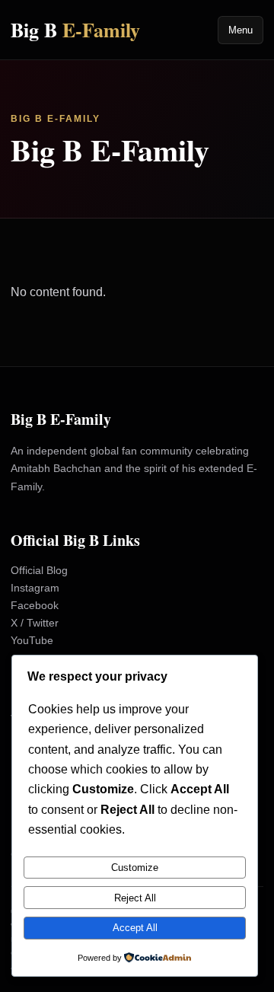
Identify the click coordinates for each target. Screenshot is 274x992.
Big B (75, 29)
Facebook (35, 605)
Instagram (35, 588)
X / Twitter (35, 623)
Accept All (135, 927)
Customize (134, 867)
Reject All (135, 898)
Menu (240, 30)
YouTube (32, 640)
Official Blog (39, 570)
